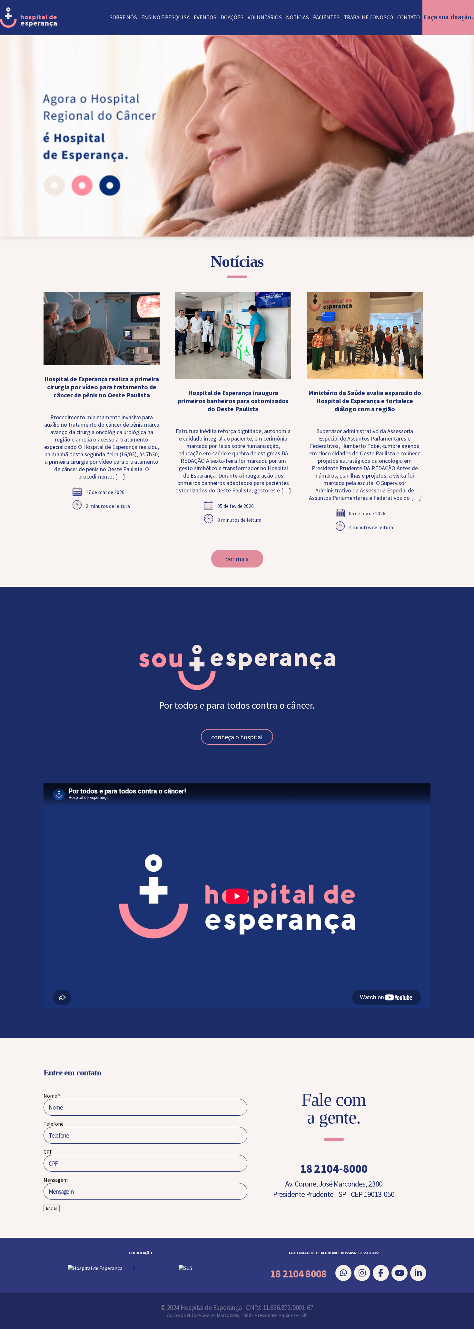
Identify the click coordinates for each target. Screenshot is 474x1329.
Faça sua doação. (448, 17)
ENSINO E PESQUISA (165, 17)
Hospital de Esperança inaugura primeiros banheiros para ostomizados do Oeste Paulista (233, 401)
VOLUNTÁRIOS (265, 17)
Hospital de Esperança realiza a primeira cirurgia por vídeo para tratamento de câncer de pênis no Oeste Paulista (101, 387)
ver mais (237, 559)
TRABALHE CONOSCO (368, 17)
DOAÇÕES (232, 17)
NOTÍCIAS (297, 17)
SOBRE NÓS (123, 17)
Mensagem (56, 1180)
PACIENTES (326, 17)
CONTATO (408, 17)
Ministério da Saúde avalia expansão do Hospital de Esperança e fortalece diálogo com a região (364, 401)
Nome (52, 1095)
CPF (48, 1152)
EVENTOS (205, 17)
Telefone (54, 1123)
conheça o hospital (237, 737)
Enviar (51, 1208)
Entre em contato (72, 1072)
